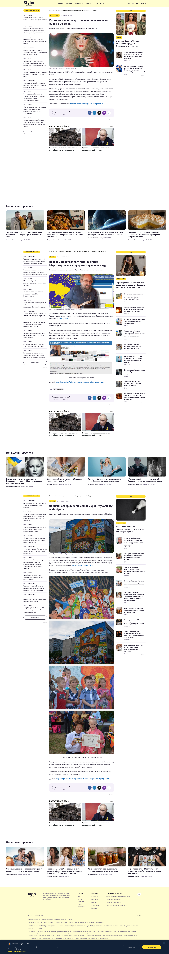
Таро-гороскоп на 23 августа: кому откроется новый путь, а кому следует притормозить (33, 588)
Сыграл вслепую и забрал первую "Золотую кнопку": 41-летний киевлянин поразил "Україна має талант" (34, 123)
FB (89, 113)
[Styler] (29, 3)
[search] (129, 3)
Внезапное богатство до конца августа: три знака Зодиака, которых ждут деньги (34, 325)
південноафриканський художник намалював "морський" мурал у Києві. (82, 779)
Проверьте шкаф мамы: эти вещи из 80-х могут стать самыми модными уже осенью (34, 529)
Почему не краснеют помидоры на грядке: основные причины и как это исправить (34, 540)
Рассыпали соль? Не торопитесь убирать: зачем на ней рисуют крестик (34, 505)
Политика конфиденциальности (116, 905)
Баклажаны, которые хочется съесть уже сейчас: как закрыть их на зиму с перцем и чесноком (34, 355)
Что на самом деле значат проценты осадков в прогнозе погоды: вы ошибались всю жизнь (35, 272)
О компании (95, 905)
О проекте (94, 896)
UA (133, 3)
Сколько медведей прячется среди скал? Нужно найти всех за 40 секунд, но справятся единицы (34, 31)
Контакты (94, 899)
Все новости (35, 132)
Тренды (69, 3)
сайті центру (63, 319)
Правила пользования (113, 899)
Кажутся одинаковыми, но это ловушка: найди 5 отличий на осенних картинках (33, 610)
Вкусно (89, 3)
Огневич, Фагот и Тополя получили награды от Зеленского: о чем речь (35, 74)
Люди (60, 3)
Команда (94, 902)
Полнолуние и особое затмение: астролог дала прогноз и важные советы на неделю (34, 85)
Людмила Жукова (52, 240)
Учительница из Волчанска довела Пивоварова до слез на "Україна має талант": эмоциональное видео (34, 97)
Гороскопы (99, 3)
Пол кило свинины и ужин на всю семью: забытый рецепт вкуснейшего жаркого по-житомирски (34, 110)
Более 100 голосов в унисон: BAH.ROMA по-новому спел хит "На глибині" (35, 42)
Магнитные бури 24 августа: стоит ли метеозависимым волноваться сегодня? (34, 283)
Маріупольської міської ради (82, 565)
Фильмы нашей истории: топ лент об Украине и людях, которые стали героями (34, 335)
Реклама (94, 908)
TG (94, 113)
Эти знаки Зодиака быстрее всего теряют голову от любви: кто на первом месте (35, 551)
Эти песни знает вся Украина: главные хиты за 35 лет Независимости (33, 294)
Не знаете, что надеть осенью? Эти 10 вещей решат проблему (34, 345)
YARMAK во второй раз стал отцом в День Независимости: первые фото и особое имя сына (34, 63)
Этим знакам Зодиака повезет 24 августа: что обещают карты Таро (34, 315)
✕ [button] (163, 943)
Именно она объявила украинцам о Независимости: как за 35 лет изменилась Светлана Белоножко (34, 305)
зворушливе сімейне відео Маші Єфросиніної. (86, 104)
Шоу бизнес (58, 10)
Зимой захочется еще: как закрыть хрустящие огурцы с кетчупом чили (33, 577)
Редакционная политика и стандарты (118, 896)
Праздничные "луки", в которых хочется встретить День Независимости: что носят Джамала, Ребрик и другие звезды (34, 564)
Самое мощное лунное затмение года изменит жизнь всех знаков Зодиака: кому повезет (34, 599)
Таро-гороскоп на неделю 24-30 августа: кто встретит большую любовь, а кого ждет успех (134, 55)
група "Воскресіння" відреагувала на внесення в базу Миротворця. (79, 382)
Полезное (79, 3)
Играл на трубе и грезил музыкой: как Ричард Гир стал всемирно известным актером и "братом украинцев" (34, 517)
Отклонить (131, 947)
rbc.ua (142, 3)
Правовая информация (113, 902)
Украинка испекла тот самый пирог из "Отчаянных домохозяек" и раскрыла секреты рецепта (35, 20)
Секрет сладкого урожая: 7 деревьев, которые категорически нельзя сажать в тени (35, 53)
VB (104, 113)
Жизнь (56, 251)
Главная (51, 10)
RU (137, 3)
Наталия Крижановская (13, 486)
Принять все (152, 947)
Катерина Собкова (11, 240)
